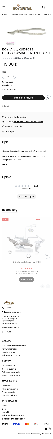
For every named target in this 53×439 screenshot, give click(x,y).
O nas (4, 405)
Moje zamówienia (10, 389)
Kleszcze (47, 14)
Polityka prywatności (11, 372)
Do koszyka (26, 279)
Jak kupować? (8, 365)
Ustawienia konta (9, 395)
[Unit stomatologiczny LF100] (26, 238)
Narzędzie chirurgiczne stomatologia (26, 14)
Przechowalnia (8, 392)
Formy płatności (9, 349)
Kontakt (5, 412)
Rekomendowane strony (13, 415)
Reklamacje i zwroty (11, 355)
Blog (4, 409)
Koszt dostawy (8, 352)
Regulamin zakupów (11, 375)
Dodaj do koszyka (23, 97)
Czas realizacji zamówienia (14, 345)
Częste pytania (9, 369)
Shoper (46, 434)
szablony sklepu (25, 434)
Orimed (5, 106)
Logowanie (7, 385)
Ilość (4, 72)
